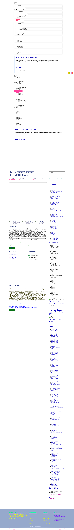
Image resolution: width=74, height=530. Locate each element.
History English (20, 94)
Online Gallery (18, 124)
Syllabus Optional (19, 106)
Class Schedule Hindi (21, 84)
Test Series (16, 107)
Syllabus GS (18, 89)
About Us (31, 515)
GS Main (17, 111)
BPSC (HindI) (18, 112)
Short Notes (18, 125)
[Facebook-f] (68, 73)
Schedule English (21, 81)
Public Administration (19, 102)
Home (15, 74)
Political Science (18, 99)
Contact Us (55, 512)
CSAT (15, 76)
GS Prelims (18, 110)
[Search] (50, 175)
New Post (31, 520)
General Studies (17, 82)
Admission (31, 518)
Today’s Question (19, 119)
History (17, 92)
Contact (16, 126)
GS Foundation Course (19, 88)
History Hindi (20, 93)
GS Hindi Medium (19, 83)
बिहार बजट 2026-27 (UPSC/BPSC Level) (56, 302)
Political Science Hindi (21, 100)
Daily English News (46, 523)
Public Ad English (21, 105)
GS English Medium (19, 86)
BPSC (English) (18, 113)
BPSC (30, 523)
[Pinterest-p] (72, 73)
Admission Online (19, 122)
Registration (18, 123)
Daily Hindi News (46, 521)
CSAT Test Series (19, 108)
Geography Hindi (21, 96)
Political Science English (22, 101)
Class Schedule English (22, 87)
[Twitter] (69, 73)
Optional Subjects (17, 90)
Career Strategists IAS (14, 512)
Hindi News (18, 116)
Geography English (21, 98)
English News (18, 117)
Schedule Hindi (20, 78)
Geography (18, 95)
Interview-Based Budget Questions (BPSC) (56, 312)
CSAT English (18, 80)
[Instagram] (71, 73)
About (15, 75)
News (15, 114)
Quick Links (45, 512)
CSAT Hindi (18, 77)
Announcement (17, 120)
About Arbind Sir (32, 512)
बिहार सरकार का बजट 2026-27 (55, 320)
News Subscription (19, 118)
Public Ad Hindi (20, 104)
